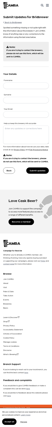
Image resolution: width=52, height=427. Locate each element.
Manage (23, 422)
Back (9, 170)
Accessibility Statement (13, 329)
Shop (5, 321)
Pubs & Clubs (8, 291)
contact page (8, 264)
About (5, 283)
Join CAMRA (8, 279)
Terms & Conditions (11, 346)
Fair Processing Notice (38, 149)
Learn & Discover (10, 317)
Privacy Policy (19, 149)
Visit (5, 287)
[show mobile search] (42, 5)
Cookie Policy (8, 338)
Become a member (21, 221)
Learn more (25, 415)
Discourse (7, 350)
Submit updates (37, 170)
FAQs (43, 261)
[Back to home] (11, 5)
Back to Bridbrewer (13, 22)
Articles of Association (12, 334)
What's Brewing (10, 354)
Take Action (8, 295)
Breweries (7, 304)
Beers (5, 308)
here (26, 372)
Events (6, 299)
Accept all (9, 421)
